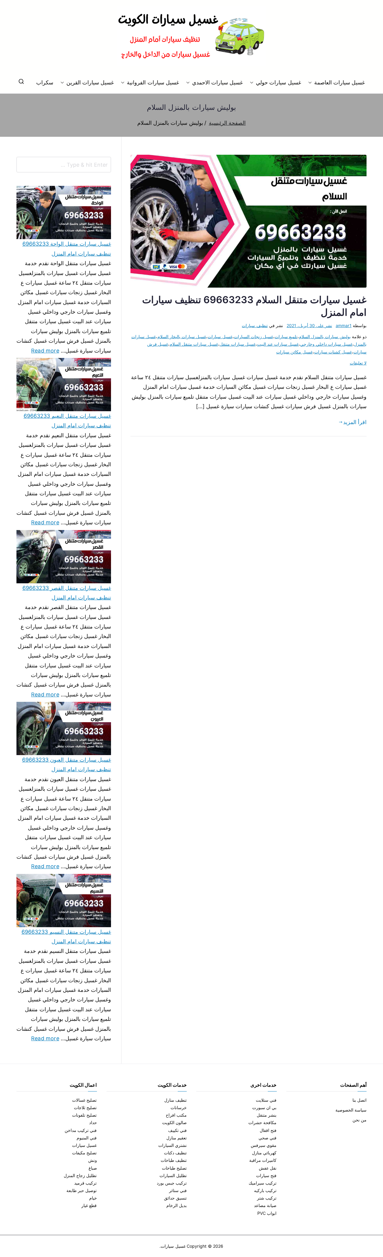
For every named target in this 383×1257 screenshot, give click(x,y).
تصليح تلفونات (84, 1115)
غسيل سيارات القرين (90, 82)
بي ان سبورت (264, 1107)
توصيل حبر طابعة (81, 1190)
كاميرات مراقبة (262, 1160)
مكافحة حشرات (262, 1122)
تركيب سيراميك (262, 1182)
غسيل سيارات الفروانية (153, 82)
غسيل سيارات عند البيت (278, 344)
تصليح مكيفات (84, 1152)
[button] (311, 82)
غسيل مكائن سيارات (294, 351)
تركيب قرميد (85, 1182)
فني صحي (267, 1137)
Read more (45, 350)
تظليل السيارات (173, 1175)
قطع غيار (89, 1205)
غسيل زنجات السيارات (253, 336)
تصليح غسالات (84, 1100)
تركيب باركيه (265, 1190)
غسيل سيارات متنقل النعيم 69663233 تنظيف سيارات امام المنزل (67, 421)
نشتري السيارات (172, 1145)
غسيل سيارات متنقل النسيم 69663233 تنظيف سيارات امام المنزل (66, 937)
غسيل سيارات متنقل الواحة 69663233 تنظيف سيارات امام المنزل (66, 248)
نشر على (309, 325)
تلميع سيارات (286, 336)
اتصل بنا (359, 1100)
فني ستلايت (266, 1100)
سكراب (44, 82)
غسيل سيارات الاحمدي (217, 82)
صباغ (93, 1168)
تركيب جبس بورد (172, 1182)
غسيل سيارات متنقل (238, 344)
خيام (93, 1197)
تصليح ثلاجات (85, 1107)
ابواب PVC (267, 1213)
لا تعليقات (358, 362)
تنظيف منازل (175, 1100)
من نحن (359, 1119)
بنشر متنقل (266, 1115)
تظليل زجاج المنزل (80, 1175)
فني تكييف (177, 1130)
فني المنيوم (87, 1137)
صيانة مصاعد (265, 1205)
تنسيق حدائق (175, 1197)
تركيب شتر (266, 1197)
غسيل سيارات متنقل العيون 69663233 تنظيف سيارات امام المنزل (66, 764)
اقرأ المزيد (355, 422)
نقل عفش (267, 1168)
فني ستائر (178, 1190)
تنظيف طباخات (174, 1160)
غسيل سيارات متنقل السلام (194, 344)
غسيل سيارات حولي (278, 82)
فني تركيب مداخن (81, 1130)
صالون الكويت (174, 1122)
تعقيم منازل (176, 1137)
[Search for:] (64, 164)
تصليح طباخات (174, 1168)
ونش (92, 1160)
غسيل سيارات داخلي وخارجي (326, 344)
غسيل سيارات (220, 336)
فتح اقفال (268, 1130)
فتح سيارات (266, 1175)
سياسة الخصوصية (351, 1109)
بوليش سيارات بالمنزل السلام (325, 336)
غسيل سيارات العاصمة (339, 82)
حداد (93, 1122)
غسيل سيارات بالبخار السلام (181, 336)
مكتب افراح (176, 1115)
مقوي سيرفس (263, 1145)
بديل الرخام (176, 1205)
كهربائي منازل (264, 1152)
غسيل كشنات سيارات (333, 351)
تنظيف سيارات (255, 325)
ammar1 (344, 325)
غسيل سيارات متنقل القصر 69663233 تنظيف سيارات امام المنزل (66, 593)
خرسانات (179, 1107)
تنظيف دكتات (175, 1152)
